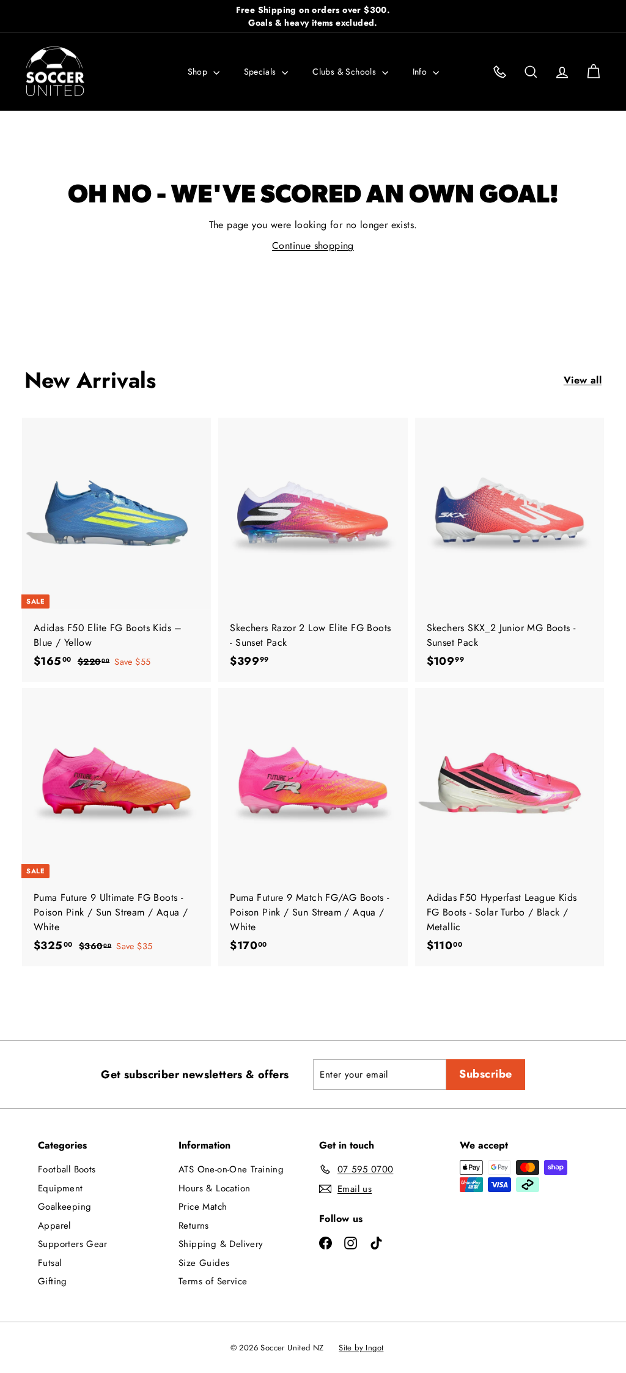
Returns (194, 1225)
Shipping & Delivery (221, 1244)
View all (583, 380)
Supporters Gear (72, 1244)
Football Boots (67, 1169)
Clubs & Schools (345, 71)
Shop (199, 71)
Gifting (52, 1281)
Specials (261, 71)
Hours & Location (214, 1188)
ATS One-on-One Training (231, 1169)
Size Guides (204, 1263)
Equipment (60, 1188)
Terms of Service (213, 1281)
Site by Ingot (361, 1347)
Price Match (203, 1206)
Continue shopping (313, 246)
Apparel (54, 1225)
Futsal (49, 1263)
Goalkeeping (64, 1206)
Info (421, 71)
